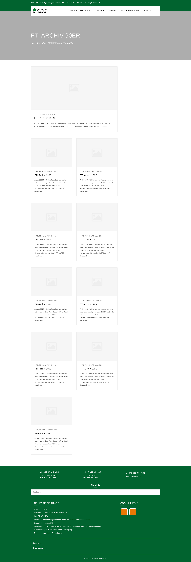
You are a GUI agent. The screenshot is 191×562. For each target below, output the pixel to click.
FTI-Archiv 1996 (42, 239)
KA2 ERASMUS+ (41, 516)
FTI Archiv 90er (51, 114)
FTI (37, 114)
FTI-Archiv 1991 (88, 369)
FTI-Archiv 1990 (42, 433)
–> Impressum (36, 543)
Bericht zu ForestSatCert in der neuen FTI (50, 513)
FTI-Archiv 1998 (42, 175)
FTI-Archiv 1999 (44, 118)
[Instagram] (132, 511)
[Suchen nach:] (95, 491)
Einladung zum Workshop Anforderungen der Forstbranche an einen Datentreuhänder (67, 526)
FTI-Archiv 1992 (42, 369)
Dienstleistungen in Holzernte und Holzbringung (53, 530)
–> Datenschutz (37, 548)
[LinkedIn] (124, 511)
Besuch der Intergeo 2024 (44, 523)
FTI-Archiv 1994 (42, 304)
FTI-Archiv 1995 (88, 239)
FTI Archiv (42, 114)
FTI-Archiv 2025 (40, 509)
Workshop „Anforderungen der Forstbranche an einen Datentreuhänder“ (62, 520)
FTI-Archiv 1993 (88, 304)
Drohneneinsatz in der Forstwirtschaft (48, 533)
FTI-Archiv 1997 (88, 175)
